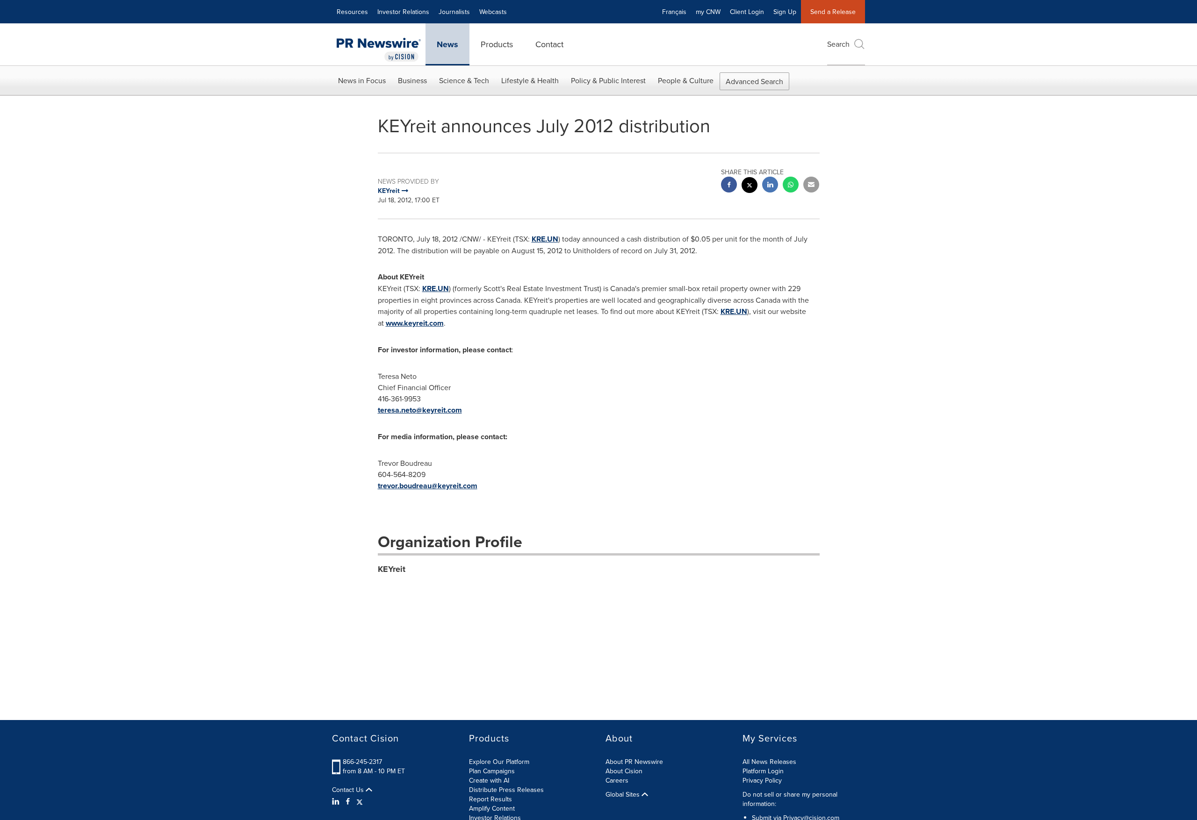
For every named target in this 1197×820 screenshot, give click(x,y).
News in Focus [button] (362, 80)
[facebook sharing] (729, 186)
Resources (352, 11)
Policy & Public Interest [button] (608, 80)
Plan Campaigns (492, 771)
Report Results (490, 799)
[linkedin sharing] (770, 186)
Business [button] (412, 80)
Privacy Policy (762, 780)
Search (838, 44)
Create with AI (489, 780)
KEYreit (391, 569)
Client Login (747, 11)
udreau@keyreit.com (442, 485)
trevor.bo (393, 485)
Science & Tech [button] (464, 80)
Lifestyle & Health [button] (530, 80)
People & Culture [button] (686, 80)
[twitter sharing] (749, 186)
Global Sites (624, 794)
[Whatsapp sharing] (791, 186)
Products (497, 44)
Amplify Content (492, 808)
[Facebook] (348, 801)
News (447, 44)
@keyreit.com (439, 410)
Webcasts (493, 11)
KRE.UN (545, 239)
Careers (617, 780)
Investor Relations (403, 11)
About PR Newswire (634, 761)
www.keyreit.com (415, 323)
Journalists (454, 11)
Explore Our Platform (499, 761)
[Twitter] (359, 801)
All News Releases (769, 761)
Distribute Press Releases (506, 789)
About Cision (624, 771)
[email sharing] (811, 186)
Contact (549, 44)
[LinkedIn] (337, 801)
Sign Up (784, 11)
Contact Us (349, 789)
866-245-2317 (362, 761)
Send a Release (833, 11)
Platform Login (763, 771)
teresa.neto (397, 410)
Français (674, 11)
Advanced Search (754, 81)
